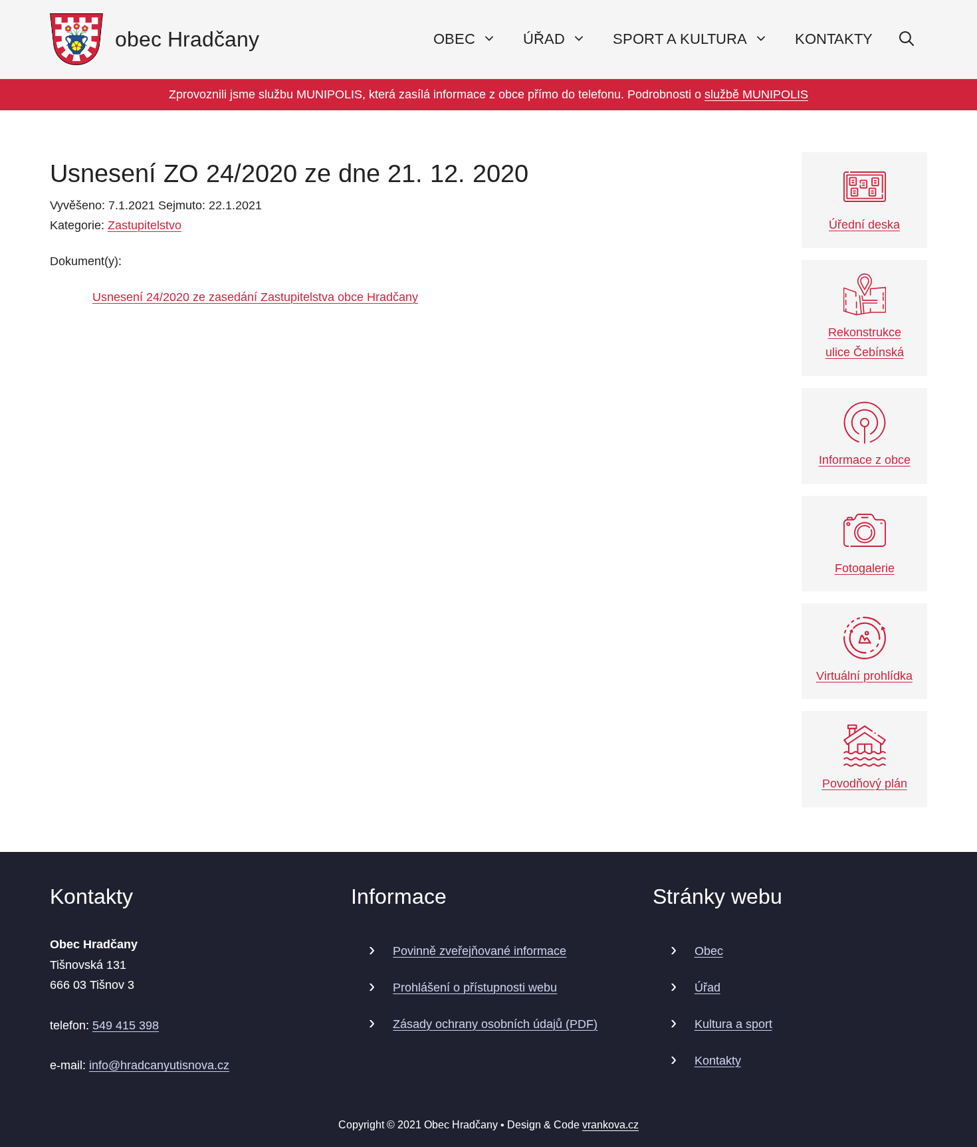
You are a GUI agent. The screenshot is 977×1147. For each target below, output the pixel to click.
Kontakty (834, 39)
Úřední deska (864, 224)
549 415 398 (125, 1025)
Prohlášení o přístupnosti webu (475, 987)
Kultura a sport (733, 1024)
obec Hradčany (187, 39)
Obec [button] (454, 39)
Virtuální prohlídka (864, 675)
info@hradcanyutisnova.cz (159, 1065)
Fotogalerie (865, 568)
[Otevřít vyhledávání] (906, 39)
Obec (709, 951)
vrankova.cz (610, 1124)
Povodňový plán (864, 783)
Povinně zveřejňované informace (479, 951)
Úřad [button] (544, 39)
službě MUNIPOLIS (756, 94)
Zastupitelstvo (144, 225)
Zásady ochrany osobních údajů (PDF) (495, 1024)
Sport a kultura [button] (680, 39)
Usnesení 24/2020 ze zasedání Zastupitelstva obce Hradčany (255, 297)
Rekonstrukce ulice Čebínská (864, 343)
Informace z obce (865, 460)
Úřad (707, 987)
